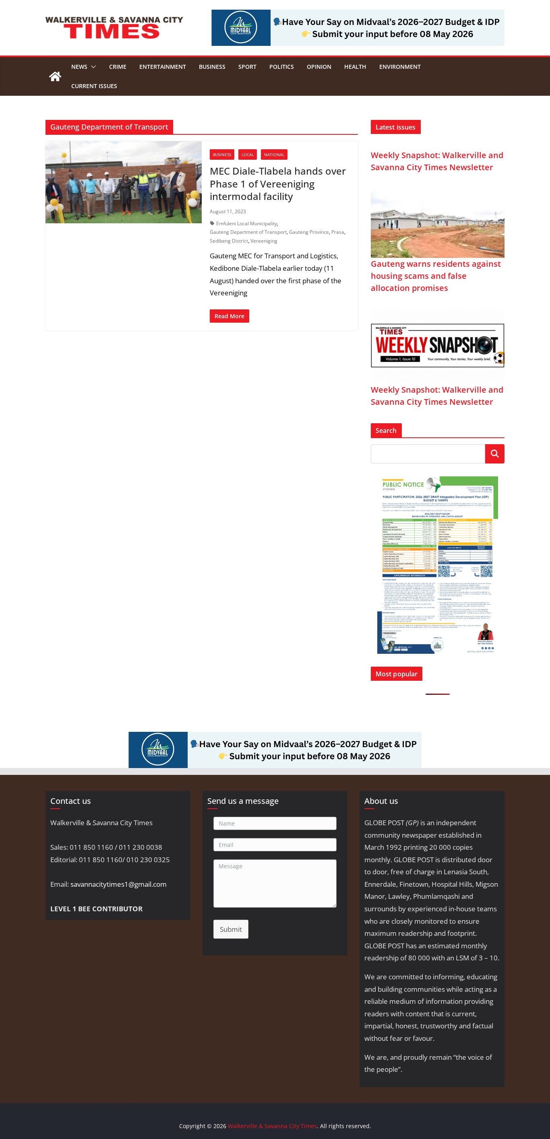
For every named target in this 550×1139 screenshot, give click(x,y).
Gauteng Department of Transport (248, 232)
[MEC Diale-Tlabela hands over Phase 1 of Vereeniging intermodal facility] (123, 182)
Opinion (319, 66)
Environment (400, 66)
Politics (281, 66)
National (274, 154)
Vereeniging (263, 240)
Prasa (337, 232)
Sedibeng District (229, 240)
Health (355, 66)
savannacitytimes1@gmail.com (118, 884)
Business (212, 66)
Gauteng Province (309, 232)
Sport (247, 66)
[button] (91, 66)
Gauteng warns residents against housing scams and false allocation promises (436, 275)
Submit (231, 929)
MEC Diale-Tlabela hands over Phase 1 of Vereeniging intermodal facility (278, 183)
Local (248, 154)
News (79, 66)
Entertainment (162, 66)
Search (495, 453)
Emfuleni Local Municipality (246, 223)
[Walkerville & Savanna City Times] (55, 76)
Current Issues (94, 86)
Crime (117, 66)
